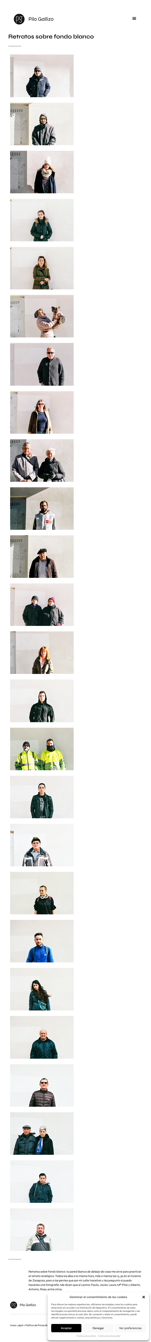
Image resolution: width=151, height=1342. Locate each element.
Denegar (98, 1328)
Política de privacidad (109, 1335)
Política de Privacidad (37, 1325)
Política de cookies (86, 1335)
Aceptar (66, 1328)
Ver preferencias (130, 1328)
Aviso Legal (16, 1325)
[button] (143, 1297)
